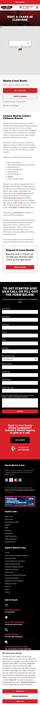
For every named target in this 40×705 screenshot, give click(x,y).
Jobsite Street (7, 364)
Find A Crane (12, 634)
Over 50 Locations (15, 622)
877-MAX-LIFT (28, 7)
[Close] (28, 43)
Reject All (20, 701)
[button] (37, 7)
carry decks (12, 207)
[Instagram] (11, 480)
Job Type (5, 348)
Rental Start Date (8, 356)
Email (4, 340)
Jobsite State (6, 380)
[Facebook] (6, 480)
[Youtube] (15, 480)
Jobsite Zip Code (8, 388)
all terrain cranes (14, 198)
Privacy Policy (12, 684)
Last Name (6, 317)
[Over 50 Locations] (6, 617)
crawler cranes (22, 193)
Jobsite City (6, 372)
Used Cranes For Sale (16, 646)
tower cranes (18, 203)
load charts (18, 213)
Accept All (20, 691)
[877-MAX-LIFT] (6, 605)
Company (5, 325)
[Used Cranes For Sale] (6, 642)
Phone (4, 332)
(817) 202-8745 (20, 90)
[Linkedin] (20, 480)
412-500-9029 (9, 492)
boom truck (24, 207)
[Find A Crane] (6, 629)
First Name (6, 309)
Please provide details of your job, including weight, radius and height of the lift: (18, 396)
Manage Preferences (20, 696)
